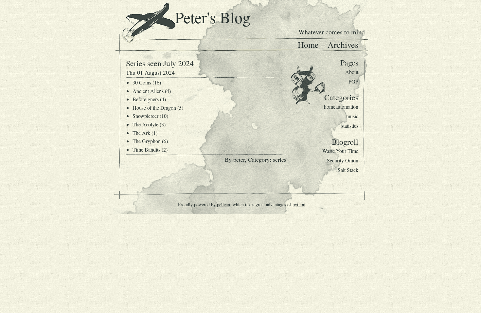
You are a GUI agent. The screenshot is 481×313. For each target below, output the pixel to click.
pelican (223, 204)
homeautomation (341, 106)
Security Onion (342, 160)
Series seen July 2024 (160, 63)
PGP (353, 81)
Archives (343, 44)
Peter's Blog (212, 17)
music (352, 116)
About (351, 71)
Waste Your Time (340, 150)
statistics (349, 125)
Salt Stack (348, 169)
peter (239, 159)
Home (308, 44)
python (299, 204)
